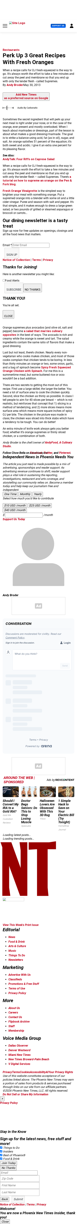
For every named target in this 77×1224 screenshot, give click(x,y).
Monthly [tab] (25, 494)
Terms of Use (16, 988)
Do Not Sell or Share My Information (25, 1094)
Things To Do (16, 955)
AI (47, 1072)
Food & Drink (16, 941)
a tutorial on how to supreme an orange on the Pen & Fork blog (37, 180)
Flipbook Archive (19, 1021)
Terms (36, 260)
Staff (11, 1026)
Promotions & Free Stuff (23, 984)
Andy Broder (15, 85)
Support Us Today (14, 519)
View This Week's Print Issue (20, 925)
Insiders (8, 1151)
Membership (16, 1030)
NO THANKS (32, 289)
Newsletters (15, 960)
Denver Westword (19, 1050)
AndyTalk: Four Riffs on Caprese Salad (28, 159)
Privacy (48, 260)
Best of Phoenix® (14, 1155)
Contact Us (15, 1017)
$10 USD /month (14, 505)
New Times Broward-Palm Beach (28, 1059)
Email (7, 245)
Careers (13, 1012)
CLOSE (8, 316)
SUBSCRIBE (13, 289)
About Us (14, 1008)
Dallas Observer (18, 1045)
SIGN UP (11, 254)
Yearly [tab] (38, 494)
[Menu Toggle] (5, 26)
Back (4, 1199)
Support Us (58, 26)
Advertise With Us (19, 974)
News (11, 937)
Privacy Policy (17, 993)
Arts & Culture (17, 946)
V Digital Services (19, 1064)
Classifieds (15, 979)
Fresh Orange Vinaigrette (20, 191)
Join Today (8, 1163)
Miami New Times (19, 1055)
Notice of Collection (16, 260)
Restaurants (11, 50)
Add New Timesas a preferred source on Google (26, 96)
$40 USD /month (14, 510)
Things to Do (11, 1147)
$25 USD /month (39, 505)
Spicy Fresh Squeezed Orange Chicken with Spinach (37, 369)
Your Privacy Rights (60, 1072)
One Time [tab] (10, 494)
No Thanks (8, 1168)
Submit (18, 1199)
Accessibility (38, 1072)
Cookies (25, 1072)
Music (12, 950)
